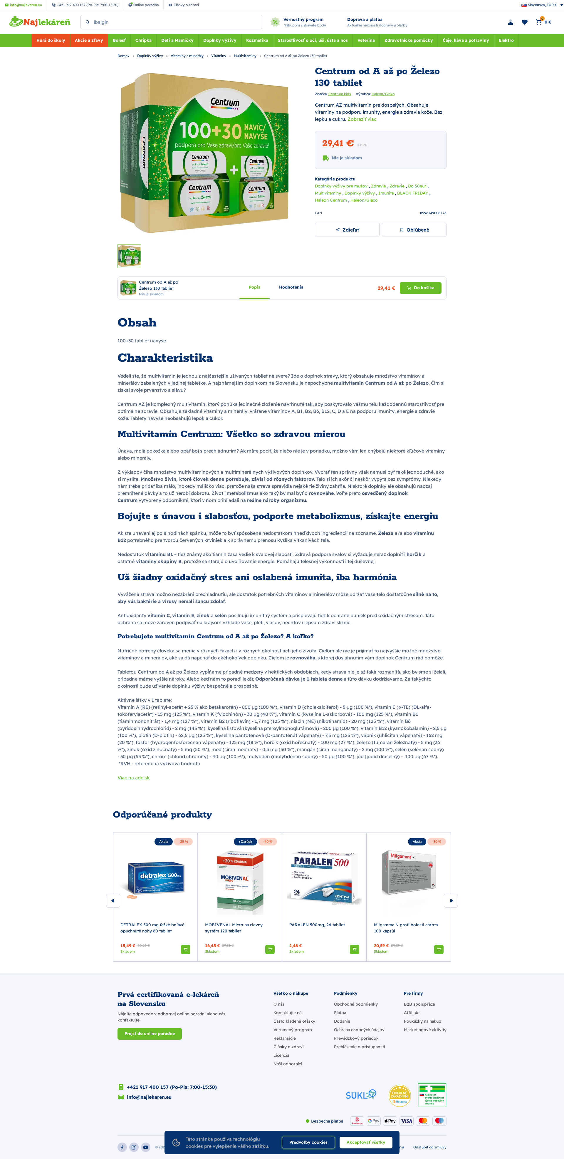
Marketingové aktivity (425, 1029)
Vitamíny (219, 55)
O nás (278, 1004)
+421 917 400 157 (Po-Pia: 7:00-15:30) (172, 1087)
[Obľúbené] (525, 22)
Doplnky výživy (219, 40)
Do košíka (424, 287)
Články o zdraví (288, 1046)
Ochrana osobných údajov (359, 1029)
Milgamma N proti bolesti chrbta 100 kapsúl (406, 928)
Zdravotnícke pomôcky (409, 40)
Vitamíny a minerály (187, 55)
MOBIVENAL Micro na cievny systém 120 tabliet (234, 928)
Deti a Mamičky (177, 40)
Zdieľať (351, 230)
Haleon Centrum (331, 200)
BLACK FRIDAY (413, 193)
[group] (155, 897)
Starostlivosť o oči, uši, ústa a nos (313, 40)
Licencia (281, 1055)
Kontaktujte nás (288, 1012)
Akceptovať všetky (366, 1142)
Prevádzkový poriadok (356, 1038)
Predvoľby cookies (308, 1142)
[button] (185, 949)
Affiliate (411, 1012)
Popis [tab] (254, 286)
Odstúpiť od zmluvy (429, 1147)
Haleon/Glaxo (383, 94)
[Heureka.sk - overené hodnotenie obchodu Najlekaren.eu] (400, 1096)
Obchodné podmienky (356, 1004)
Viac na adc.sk (134, 778)
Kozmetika (257, 40)
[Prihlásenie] (510, 22)
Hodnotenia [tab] (291, 286)
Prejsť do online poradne (150, 1033)
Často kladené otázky (294, 1021)
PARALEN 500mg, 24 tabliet (317, 924)
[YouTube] (145, 1147)
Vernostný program (292, 1029)
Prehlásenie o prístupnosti (359, 1046)
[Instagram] (134, 1147)
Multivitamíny (245, 55)
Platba (340, 1012)
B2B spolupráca (419, 1004)
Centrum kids (339, 94)
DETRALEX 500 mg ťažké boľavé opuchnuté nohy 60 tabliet (152, 928)
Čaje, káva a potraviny (466, 40)
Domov (124, 55)
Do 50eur (417, 186)
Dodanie (342, 1021)
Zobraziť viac (362, 119)
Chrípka (143, 40)
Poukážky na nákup (422, 1021)
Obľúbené (418, 230)
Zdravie (379, 186)
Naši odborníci (287, 1063)
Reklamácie (284, 1038)
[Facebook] (122, 1147)
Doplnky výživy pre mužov (342, 186)
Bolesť (119, 40)
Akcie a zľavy (89, 40)
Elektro (506, 40)
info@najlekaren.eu (149, 1097)
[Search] (87, 22)
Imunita (386, 193)
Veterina (366, 40)
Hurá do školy (50, 40)
